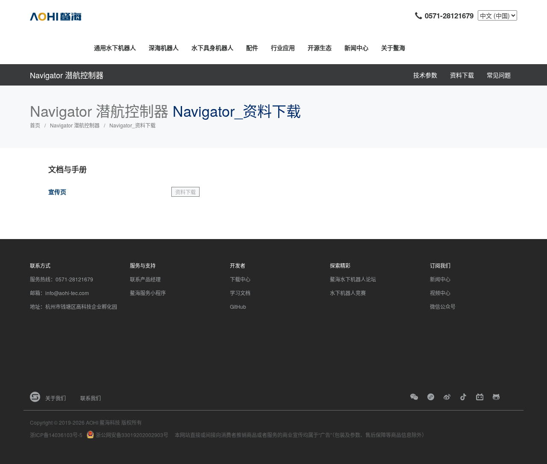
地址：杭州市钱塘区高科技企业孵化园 (73, 306)
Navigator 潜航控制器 (66, 74)
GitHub (238, 306)
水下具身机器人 (212, 47)
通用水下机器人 (115, 47)
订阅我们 (440, 265)
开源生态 (320, 47)
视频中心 (440, 292)
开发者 (237, 265)
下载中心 (240, 279)
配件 (252, 47)
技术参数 (425, 75)
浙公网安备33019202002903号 (132, 434)
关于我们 (55, 398)
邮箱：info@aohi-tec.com (59, 292)
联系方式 (40, 265)
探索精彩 (340, 265)
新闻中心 (356, 47)
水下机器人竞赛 (348, 292)
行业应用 (283, 47)
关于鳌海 (393, 47)
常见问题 (499, 75)
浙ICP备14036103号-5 (56, 434)
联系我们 (90, 398)
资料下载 (462, 75)
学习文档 (240, 292)
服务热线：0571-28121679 (61, 279)
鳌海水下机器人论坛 (353, 279)
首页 (35, 125)
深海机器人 (164, 47)
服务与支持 (143, 265)
